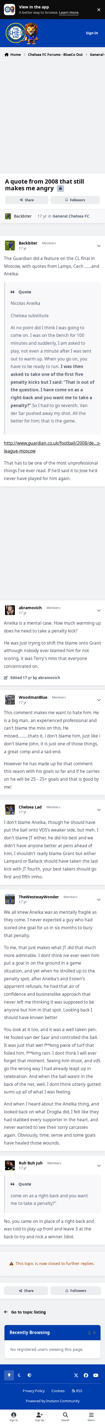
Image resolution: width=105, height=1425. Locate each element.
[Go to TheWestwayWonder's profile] (10, 899)
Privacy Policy (34, 1391)
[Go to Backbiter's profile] (8, 216)
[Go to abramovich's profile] (10, 610)
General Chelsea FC (71, 216)
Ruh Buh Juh (31, 1163)
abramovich (30, 607)
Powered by (53, 1401)
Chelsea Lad (30, 807)
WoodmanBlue (33, 697)
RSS (78, 1391)
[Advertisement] (52, 114)
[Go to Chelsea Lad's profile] (10, 809)
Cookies (58, 1391)
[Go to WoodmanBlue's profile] (10, 700)
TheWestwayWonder (39, 896)
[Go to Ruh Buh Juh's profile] (10, 1165)
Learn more (11, 9)
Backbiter (23, 216)
